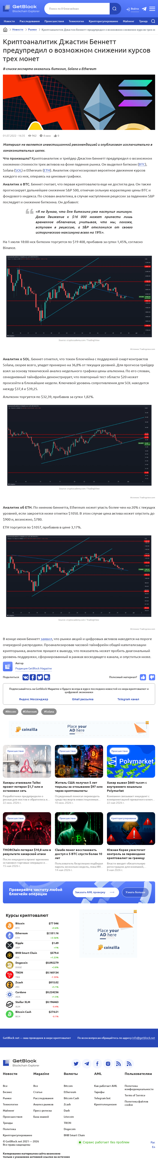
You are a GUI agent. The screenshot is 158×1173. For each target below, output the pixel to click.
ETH (47, 170)
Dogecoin (70, 1129)
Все (5, 1085)
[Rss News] (118, 1064)
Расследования (30, 21)
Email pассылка (82, 699)
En (153, 1147)
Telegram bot (102, 1098)
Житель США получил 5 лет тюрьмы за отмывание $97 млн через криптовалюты (79, 786)
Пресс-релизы (42, 1110)
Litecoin (69, 1116)
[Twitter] (76, 1064)
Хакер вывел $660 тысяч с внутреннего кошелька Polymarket (127, 786)
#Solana (49, 711)
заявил (46, 639)
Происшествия (54, 21)
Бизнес (7, 1092)
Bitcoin (68, 1085)
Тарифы (99, 1092)
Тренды (144, 21)
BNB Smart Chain (74, 1135)
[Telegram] (87, 1064)
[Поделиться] (26, 677)
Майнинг (128, 21)
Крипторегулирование (103, 21)
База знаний (41, 1116)
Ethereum (70, 1092)
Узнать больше (135, 892)
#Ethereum (30, 711)
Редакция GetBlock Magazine (33, 668)
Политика (9, 1129)
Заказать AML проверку (90, 892)
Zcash (67, 1104)
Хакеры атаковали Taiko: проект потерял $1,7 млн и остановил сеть (23, 786)
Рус (153, 1142)
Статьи (37, 1092)
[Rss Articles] (129, 1064)
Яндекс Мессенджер (33, 699)
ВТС (142, 164)
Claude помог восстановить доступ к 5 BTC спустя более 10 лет (78, 854)
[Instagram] (108, 1064)
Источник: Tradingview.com (142, 349)
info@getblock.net (143, 1037)
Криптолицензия (105, 1104)
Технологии (76, 21)
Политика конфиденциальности (139, 1087)
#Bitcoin (10, 711)
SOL (18, 170)
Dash (67, 1110)
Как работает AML (105, 1085)
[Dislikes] (152, 677)
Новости (9, 21)
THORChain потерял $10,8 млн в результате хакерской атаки (27, 852)
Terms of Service (135, 1095)
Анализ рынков (43, 1104)
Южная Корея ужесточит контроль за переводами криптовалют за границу (126, 854)
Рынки (32, 29)
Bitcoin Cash (71, 1098)
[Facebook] (97, 1064)
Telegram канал (128, 699)
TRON (67, 1122)
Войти (135, 8)
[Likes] (143, 677)
